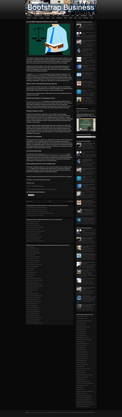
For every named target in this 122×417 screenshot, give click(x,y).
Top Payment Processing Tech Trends (33, 260)
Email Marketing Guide (81, 331)
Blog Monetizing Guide (30, 274)
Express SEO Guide (81, 366)
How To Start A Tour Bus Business (32, 320)
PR (73, 15)
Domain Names (72, 412)
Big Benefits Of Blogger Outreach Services (34, 284)
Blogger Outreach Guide (81, 335)
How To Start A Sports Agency (32, 305)
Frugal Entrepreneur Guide (82, 318)
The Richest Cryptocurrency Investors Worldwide (35, 231)
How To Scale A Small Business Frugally (33, 237)
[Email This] (28, 195)
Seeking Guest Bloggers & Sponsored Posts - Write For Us (88, 82)
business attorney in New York (35, 101)
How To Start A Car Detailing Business (33, 311)
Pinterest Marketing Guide (82, 356)
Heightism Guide (80, 387)
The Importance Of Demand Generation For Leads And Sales (88, 254)
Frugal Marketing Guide (30, 254)
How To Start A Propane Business (32, 303)
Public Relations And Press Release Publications (35, 240)
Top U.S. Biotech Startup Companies (33, 256)
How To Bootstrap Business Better (32, 315)
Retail (71, 17)
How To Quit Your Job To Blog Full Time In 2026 (88, 270)
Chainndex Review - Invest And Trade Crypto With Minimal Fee (88, 218)
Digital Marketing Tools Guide (82, 337)
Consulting (29, 15)
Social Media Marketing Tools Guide (84, 339)
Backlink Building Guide (81, 333)
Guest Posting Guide (81, 389)
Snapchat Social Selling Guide (83, 354)
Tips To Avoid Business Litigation (35, 186)
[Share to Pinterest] (33, 195)
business (28, 168)
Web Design (83, 15)
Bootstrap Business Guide (82, 316)
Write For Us (66, 412)
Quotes (62, 412)
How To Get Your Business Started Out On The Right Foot (42, 189)
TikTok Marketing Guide (81, 362)
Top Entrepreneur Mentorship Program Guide (86, 404)
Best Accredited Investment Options (33, 225)
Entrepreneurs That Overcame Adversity (33, 301)
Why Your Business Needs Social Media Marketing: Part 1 (88, 305)
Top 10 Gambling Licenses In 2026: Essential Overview (36, 207)
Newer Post (29, 201)
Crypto (47, 17)
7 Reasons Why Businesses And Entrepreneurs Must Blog (88, 24)
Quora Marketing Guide (81, 347)
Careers (84, 412)
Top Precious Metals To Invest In (32, 262)
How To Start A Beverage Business (32, 307)
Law (92, 17)
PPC (54, 15)
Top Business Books (30, 268)
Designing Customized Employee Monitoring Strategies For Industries (88, 41)
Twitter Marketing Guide (81, 345)
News (46, 412)
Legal (43, 412)
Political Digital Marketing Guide (83, 406)
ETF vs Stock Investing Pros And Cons (33, 233)
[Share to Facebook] (32, 195)
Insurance (86, 17)
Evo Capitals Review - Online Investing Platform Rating (88, 210)
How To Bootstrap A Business (31, 289)
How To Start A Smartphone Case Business (34, 322)
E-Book (58, 412)
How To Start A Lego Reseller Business (33, 297)
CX (50, 412)
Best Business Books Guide (82, 376)
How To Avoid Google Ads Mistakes (33, 238)
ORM (77, 15)
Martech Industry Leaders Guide (83, 326)
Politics (80, 412)
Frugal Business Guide (81, 379)
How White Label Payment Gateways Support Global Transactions (87, 50)
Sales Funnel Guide (81, 341)
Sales (65, 17)
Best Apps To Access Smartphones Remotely (34, 227)
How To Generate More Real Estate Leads (34, 280)
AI (82, 412)
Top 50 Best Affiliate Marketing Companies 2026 (88, 247)
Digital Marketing (38, 15)
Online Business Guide (81, 372)
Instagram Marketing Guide (82, 358)
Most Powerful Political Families (32, 293)
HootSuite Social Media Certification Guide (85, 391)
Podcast (53, 412)
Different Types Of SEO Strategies (32, 249)
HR (75, 17)
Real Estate (59, 17)
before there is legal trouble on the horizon (55, 154)
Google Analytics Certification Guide (84, 399)
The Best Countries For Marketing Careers (34, 295)
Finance (35, 17)
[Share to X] (31, 195)
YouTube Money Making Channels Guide (85, 383)
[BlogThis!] (30, 195)
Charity (88, 412)
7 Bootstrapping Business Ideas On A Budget (34, 215)
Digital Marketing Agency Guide (83, 381)
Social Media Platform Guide (82, 364)
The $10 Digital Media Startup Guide (84, 320)
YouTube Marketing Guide (82, 351)
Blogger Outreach (66, 15)
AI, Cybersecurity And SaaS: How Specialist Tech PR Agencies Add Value (40, 213)
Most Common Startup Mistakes (32, 266)
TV (56, 412)
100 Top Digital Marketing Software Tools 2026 (87, 98)
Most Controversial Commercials (32, 258)
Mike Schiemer (38, 412)
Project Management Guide (82, 385)
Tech (53, 17)
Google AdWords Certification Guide (84, 395)
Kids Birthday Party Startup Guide (32, 299)
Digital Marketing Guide (81, 329)
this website (36, 74)
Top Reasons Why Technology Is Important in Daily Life (36, 209)
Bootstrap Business (31, 412)
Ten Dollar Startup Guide (31, 247)
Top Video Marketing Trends (31, 272)
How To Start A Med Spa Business (32, 313)
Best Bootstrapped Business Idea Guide (85, 374)
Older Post (70, 201)
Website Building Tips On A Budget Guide (85, 401)
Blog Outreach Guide (81, 370)
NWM (48, 412)
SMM (77, 412)
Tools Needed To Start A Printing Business (34, 317)
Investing (42, 17)
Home (49, 201)
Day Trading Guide (29, 276)
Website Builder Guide (81, 322)
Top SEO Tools (29, 291)
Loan (80, 17)
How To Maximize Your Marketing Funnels (34, 264)
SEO (58, 15)
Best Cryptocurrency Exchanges (32, 223)
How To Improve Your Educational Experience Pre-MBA (88, 296)
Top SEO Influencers (30, 270)
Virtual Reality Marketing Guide (83, 343)
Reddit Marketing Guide (81, 349)
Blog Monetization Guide (82, 324)
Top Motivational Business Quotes (32, 309)
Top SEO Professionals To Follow (32, 282)
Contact (90, 15)
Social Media (47, 15)
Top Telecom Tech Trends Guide (83, 368)
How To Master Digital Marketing (32, 235)
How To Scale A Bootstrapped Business (33, 319)
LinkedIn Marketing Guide (82, 360)
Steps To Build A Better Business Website (34, 278)
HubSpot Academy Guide (82, 393)
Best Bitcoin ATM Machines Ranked (33, 221)
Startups (29, 17)
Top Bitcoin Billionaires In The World (33, 229)
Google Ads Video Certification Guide (84, 397)
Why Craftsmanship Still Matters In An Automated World (36, 211)
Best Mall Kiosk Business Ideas (32, 287)
